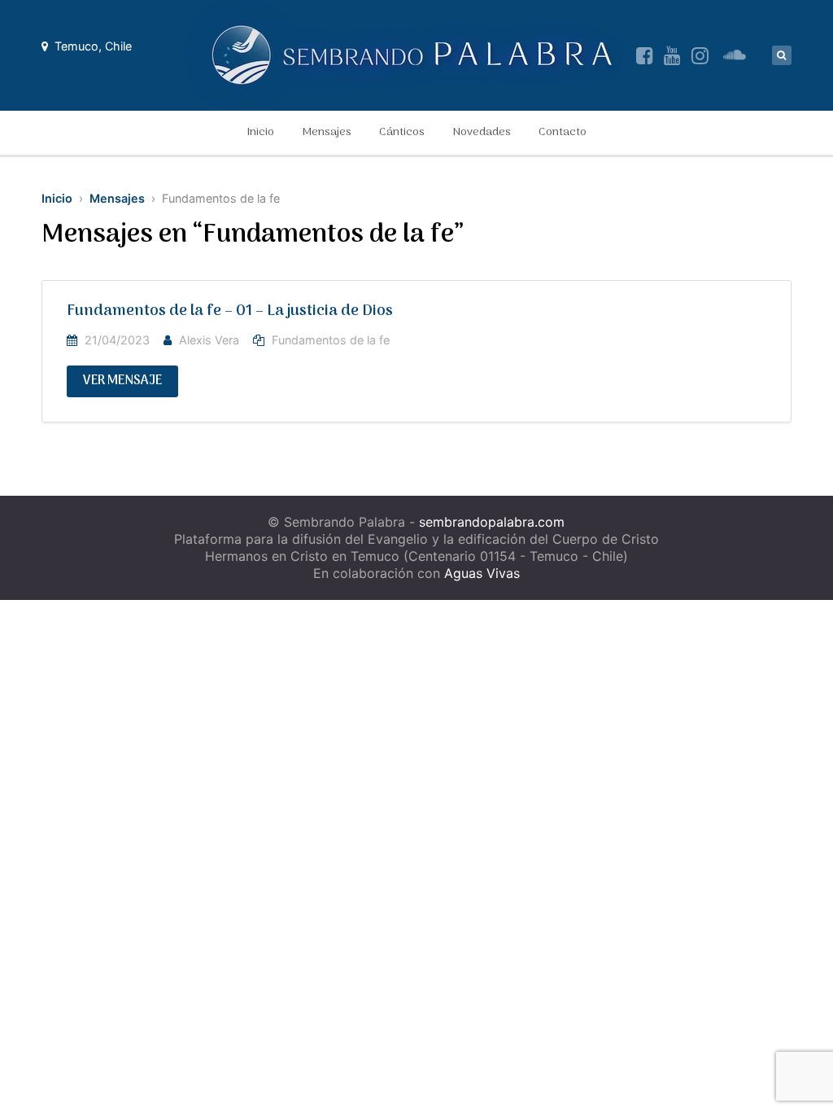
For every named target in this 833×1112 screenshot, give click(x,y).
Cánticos (402, 132)
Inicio (260, 132)
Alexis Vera (209, 340)
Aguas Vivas (482, 573)
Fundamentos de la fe (331, 340)
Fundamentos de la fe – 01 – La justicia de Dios (230, 311)
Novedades (481, 132)
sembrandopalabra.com (492, 522)
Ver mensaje (122, 381)
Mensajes (326, 132)
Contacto (563, 132)
